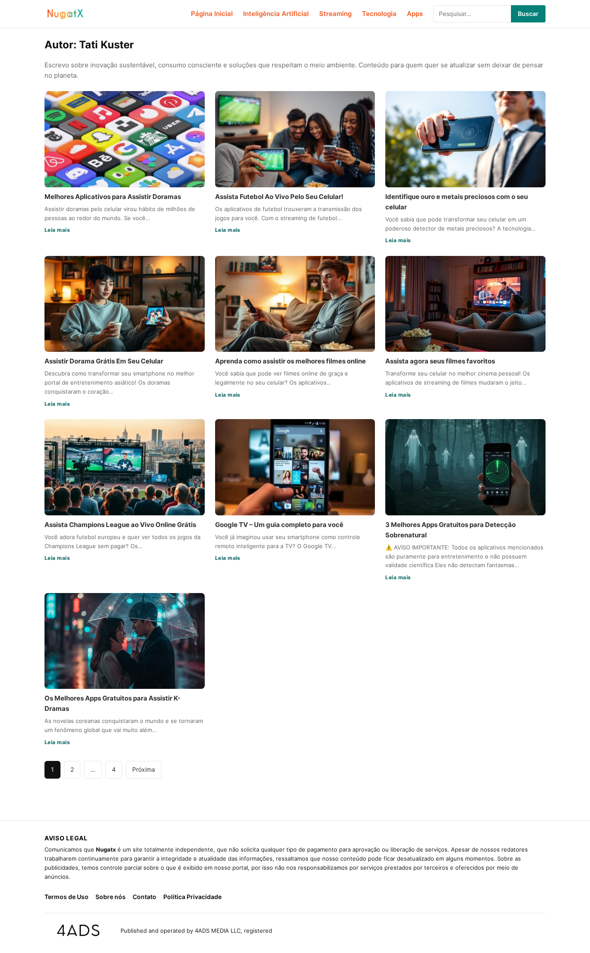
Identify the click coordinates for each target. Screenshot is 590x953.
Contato (144, 896)
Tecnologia (379, 13)
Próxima (143, 769)
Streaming (335, 13)
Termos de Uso (66, 896)
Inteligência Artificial (276, 13)
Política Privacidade (192, 896)
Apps (415, 13)
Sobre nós (110, 896)
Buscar (528, 13)
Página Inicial (212, 13)
